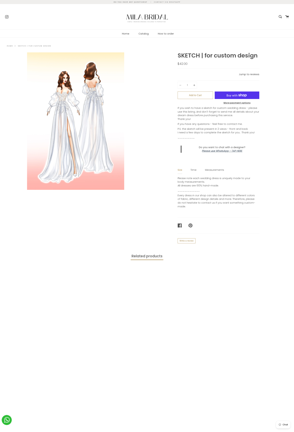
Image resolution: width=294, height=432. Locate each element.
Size (180, 170)
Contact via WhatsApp (167, 2)
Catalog (143, 33)
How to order (166, 33)
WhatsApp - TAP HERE (229, 151)
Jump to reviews (249, 74)
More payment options (237, 102)
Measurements (214, 170)
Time (194, 170)
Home (125, 33)
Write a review (186, 240)
